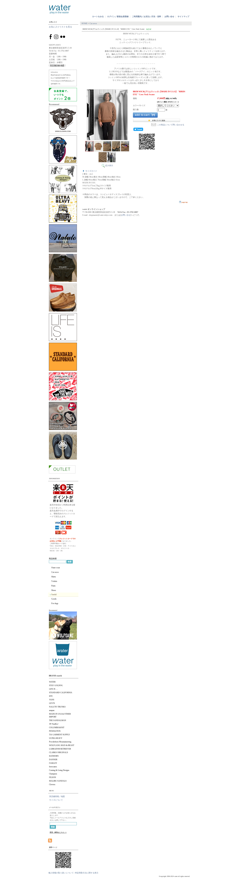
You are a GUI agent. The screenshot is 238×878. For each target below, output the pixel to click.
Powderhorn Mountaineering (60, 742)
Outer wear (55, 568)
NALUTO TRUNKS (57, 707)
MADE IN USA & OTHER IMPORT (60, 715)
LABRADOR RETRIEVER (60, 749)
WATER (52, 682)
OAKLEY (53, 763)
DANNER (53, 759)
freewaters (53, 767)
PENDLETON (55, 731)
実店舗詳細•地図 (57, 65)
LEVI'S (52, 703)
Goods (54, 599)
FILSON (52, 777)
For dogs (54, 603)
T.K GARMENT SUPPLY (59, 735)
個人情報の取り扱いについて (61, 873)
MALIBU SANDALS (58, 781)
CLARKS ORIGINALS (58, 752)
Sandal (54, 594)
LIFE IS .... (53, 689)
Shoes (53, 590)
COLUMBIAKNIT (56, 727)
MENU (51, 791)
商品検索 (53, 558)
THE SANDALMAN (57, 720)
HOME (84, 23)
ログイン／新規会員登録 (118, 16)
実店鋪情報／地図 (57, 796)
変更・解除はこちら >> (58, 832)
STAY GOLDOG (56, 685)
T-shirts (54, 581)
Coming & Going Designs (59, 770)
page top (185, 202)
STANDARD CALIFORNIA (60, 692)
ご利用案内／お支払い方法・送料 (146, 16)
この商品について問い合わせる (170, 125)
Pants (53, 586)
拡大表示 (109, 165)
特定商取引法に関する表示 (86, 873)
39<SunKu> (54, 724)
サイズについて (56, 800)
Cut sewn (55, 572)
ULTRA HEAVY (55, 738)
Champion (53, 774)
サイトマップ (183, 16)
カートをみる (98, 16)
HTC (51, 696)
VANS (51, 700)
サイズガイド (91, 171)
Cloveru (52, 784)
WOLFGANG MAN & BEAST (61, 745)
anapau (51, 710)
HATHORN (54, 756)
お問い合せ (169, 16)
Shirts (53, 577)
